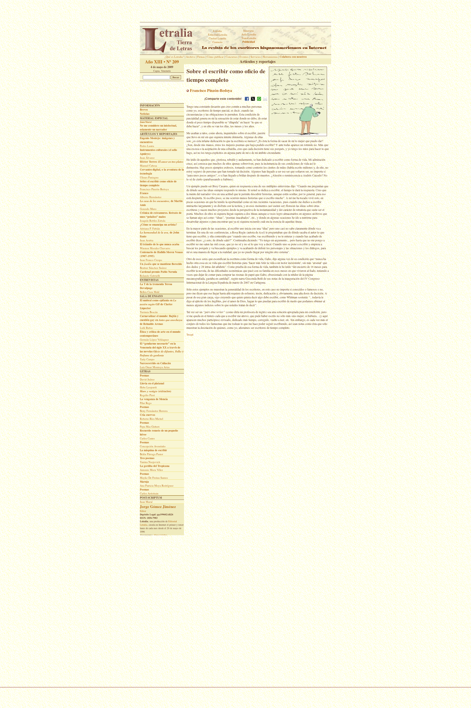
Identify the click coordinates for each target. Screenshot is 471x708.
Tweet (189, 334)
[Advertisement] (235, 11)
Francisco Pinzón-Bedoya (210, 90)
